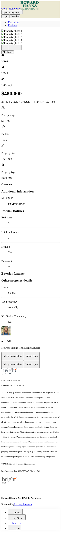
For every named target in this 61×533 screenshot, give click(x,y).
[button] (30, 31)
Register (15, 16)
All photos (8, 52)
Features (12, 25)
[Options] (4, 47)
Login (5, 16)
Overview (13, 22)
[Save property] (11, 47)
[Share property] (18, 47)
